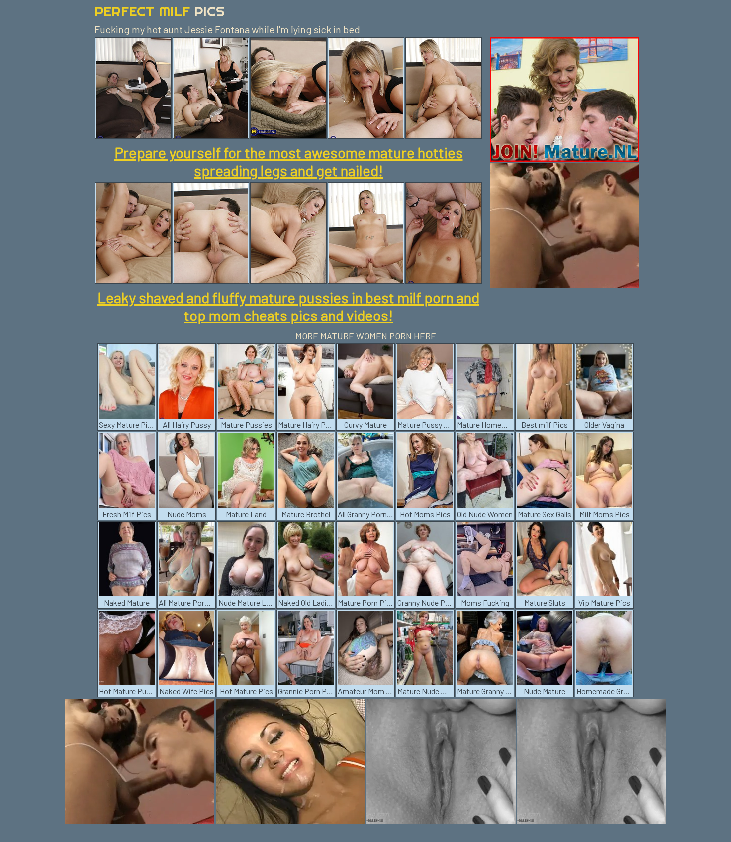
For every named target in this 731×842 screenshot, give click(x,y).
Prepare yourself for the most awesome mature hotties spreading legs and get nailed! (288, 161)
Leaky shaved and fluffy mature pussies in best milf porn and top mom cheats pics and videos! (288, 306)
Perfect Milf (159, 11)
